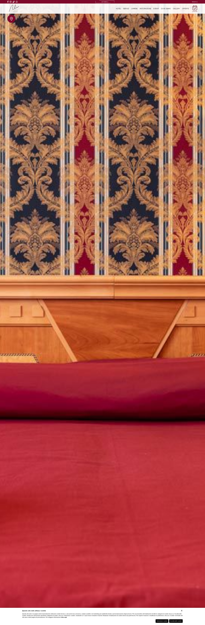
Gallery (176, 9)
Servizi (126, 9)
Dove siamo (166, 9)
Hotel (118, 9)
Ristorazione (145, 9)
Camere (134, 9)
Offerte (185, 9)
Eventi (156, 9)
